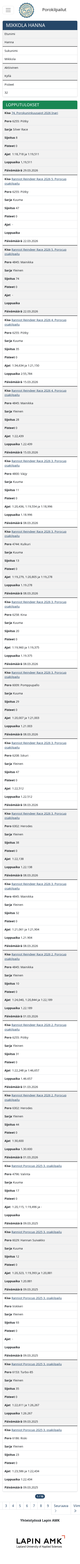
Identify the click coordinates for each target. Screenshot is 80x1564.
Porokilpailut (54, 9)
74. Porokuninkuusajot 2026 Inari (34, 113)
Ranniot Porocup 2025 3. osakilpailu (36, 1166)
